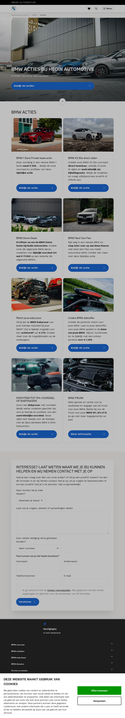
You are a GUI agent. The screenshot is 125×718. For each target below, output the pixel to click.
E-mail (67, 575)
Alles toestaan (99, 690)
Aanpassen (99, 700)
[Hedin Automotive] (23, 2)
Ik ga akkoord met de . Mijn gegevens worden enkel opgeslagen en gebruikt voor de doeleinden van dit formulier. (62, 592)
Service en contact (19, 670)
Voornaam (21, 561)
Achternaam (70, 561)
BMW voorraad (17, 644)
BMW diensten (17, 664)
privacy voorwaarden (58, 590)
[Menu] (104, 8)
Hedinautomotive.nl (20, 15)
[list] (62, 628)
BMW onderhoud (18, 657)
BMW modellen (17, 651)
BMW (34, 15)
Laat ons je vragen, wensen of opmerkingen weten (44, 508)
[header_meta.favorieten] (89, 8)
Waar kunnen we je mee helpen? (29, 492)
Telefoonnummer (25, 575)
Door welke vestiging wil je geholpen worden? (36, 540)
